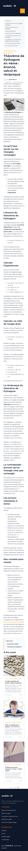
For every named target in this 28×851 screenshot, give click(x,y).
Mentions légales (6, 836)
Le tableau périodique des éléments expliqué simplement (13, 682)
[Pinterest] (18, 787)
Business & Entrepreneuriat (9, 810)
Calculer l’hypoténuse (10, 31)
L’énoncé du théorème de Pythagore (11, 28)
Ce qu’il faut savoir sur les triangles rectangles (14, 24)
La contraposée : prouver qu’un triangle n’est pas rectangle (13, 40)
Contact (4, 833)
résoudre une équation (14, 647)
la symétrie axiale (12, 644)
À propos (4, 830)
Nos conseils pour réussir (11, 45)
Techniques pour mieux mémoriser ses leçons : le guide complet (13, 769)
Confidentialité (5, 839)
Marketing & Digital (7, 819)
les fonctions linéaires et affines (13, 622)
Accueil (6, 51)
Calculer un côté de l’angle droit (13, 33)
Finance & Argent (6, 813)
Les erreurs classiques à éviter (12, 43)
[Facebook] (10, 787)
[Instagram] (12, 787)
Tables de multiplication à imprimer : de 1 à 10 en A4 (12, 726)
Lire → (21, 694)
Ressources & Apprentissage (9, 822)
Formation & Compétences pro (10, 816)
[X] (15, 787)
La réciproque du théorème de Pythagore (13, 36)
